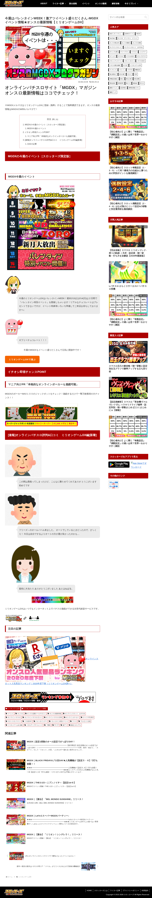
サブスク (134, 51)
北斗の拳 (121, 74)
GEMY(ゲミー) (129, 33)
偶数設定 (137, 69)
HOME (89, 890)
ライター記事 (115, 890)
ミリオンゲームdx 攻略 (15, 725)
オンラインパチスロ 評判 (54, 717)
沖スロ (142, 83)
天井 (135, 74)
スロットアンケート (115, 61)
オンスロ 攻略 (137, 43)
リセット (121, 69)
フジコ (74, 721)
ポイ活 (125, 65)
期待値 (135, 83)
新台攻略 (137, 79)
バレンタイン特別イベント (59, 721)
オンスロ (20, 713)
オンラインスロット (115, 47)
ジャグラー (143, 51)
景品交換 (112, 83)
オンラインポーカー (72, 717)
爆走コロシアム (76, 725)
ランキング (113, 69)
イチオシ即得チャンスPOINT (37, 132)
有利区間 (120, 83)
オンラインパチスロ (14, 717)
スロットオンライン (14, 721)
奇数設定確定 (113, 79)
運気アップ (113, 92)
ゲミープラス (124, 51)
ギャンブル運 (113, 51)
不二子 (56, 725)
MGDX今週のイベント (36, 128)
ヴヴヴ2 (129, 69)
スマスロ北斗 (130, 56)
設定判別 (123, 87)
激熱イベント (113, 87)
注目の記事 (32, 144)
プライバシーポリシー (131, 890)
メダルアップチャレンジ (34, 725)
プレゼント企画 (85, 721)
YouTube (112, 38)
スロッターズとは (101, 890)
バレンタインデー (41, 721)
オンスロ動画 (126, 43)
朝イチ (128, 83)
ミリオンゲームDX (14, 708)
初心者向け (113, 74)
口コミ (129, 74)
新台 (121, 79)
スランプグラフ (141, 56)
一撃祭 (48, 725)
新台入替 (128, 79)
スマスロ (120, 56)
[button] (146, 17)
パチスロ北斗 (141, 61)
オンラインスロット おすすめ (75, 713)
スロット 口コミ (129, 61)
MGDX (138, 33)
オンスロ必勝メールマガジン (36, 713)
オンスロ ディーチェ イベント (127, 38)
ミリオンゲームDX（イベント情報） (35, 708)
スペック (112, 56)
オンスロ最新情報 (55, 713)
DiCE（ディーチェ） (116, 33)
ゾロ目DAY (28, 721)
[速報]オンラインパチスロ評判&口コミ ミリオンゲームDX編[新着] (53, 140)
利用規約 (145, 890)
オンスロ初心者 (114, 43)
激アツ (65, 725)
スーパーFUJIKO (88, 717)
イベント (10, 713)
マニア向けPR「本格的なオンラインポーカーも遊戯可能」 (52, 136)
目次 (49, 119)
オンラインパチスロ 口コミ (33, 717)
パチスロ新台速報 (115, 65)
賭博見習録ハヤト (134, 87)
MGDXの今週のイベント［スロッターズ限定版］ (46, 124)
